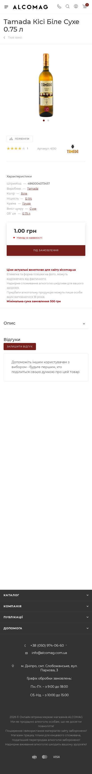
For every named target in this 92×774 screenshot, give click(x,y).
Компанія (12, 606)
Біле (24, 193)
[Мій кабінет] (76, 7)
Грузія (26, 203)
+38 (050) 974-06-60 (47, 645)
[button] (44, 120)
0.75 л (26, 213)
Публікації (13, 617)
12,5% (28, 198)
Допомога (13, 628)
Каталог (11, 595)
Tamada (32, 188)
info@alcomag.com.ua (49, 653)
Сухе (33, 208)
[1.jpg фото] (46, 84)
